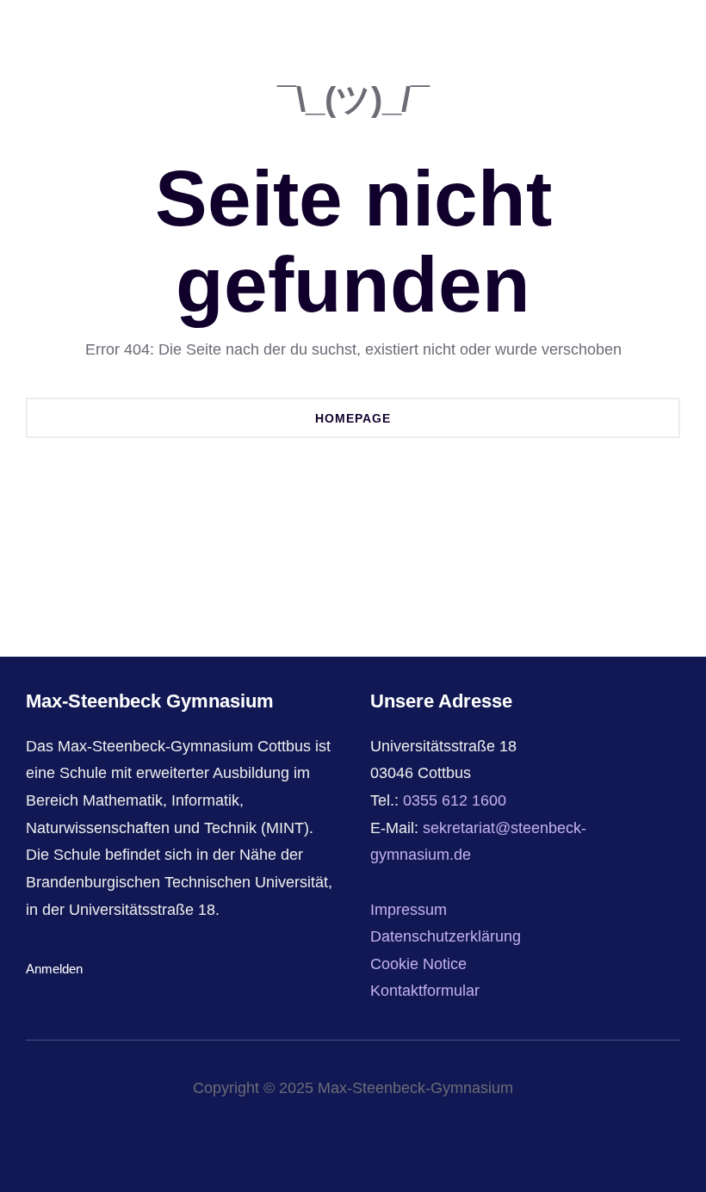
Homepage (353, 418)
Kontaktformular (425, 990)
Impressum (408, 909)
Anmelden (54, 968)
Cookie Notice (418, 964)
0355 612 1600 (454, 800)
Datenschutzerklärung (445, 936)
